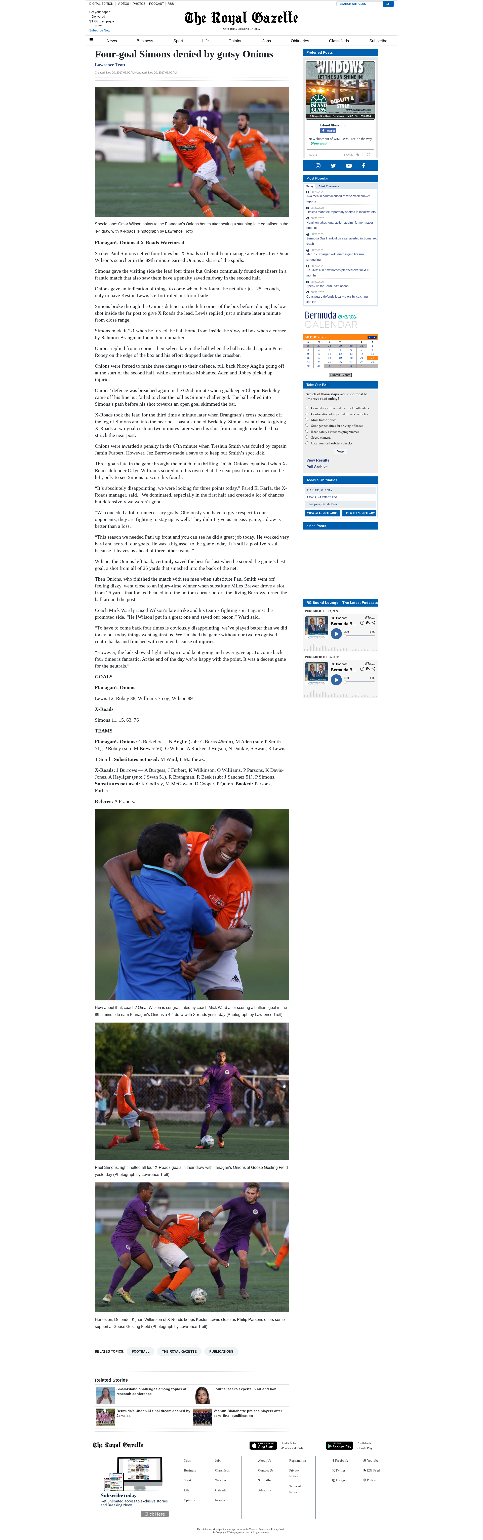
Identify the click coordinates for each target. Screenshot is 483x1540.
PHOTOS (139, 4)
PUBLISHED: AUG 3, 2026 (322, 611)
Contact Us (265, 1470)
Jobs (266, 41)
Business (145, 41)
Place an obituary (360, 513)
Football (140, 1351)
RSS (171, 4)
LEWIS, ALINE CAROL (322, 497)
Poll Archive (317, 467)
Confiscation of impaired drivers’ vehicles (339, 414)
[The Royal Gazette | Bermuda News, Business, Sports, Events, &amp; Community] (241, 18)
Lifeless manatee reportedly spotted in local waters (341, 212)
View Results (317, 460)
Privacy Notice (294, 1473)
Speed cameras (321, 437)
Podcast (372, 1480)
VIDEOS (123, 4)
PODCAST (156, 4)
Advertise (264, 1490)
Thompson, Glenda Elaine (322, 504)
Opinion (235, 41)
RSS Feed (373, 1470)
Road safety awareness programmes (335, 431)
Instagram (342, 1480)
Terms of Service (295, 1489)
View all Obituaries (322, 513)
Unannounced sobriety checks (331, 443)
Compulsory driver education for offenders (340, 408)
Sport (178, 41)
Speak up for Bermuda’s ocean (327, 286)
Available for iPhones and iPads (292, 1445)
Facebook (341, 1460)
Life (205, 41)
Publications (221, 1351)
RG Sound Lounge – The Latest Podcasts (342, 603)
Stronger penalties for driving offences (337, 425)
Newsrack (221, 1500)
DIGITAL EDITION (101, 4)
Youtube (372, 1460)
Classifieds (339, 41)
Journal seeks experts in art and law (245, 1389)
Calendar (221, 1490)
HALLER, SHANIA (319, 490)
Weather (220, 1480)
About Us (264, 1460)
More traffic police (323, 419)
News (112, 41)
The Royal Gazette (179, 1351)
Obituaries (300, 41)
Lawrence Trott (110, 64)
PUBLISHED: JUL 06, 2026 (322, 657)
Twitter (340, 1470)
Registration (297, 1460)
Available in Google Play (364, 1445)
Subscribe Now (99, 30)
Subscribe (378, 41)
